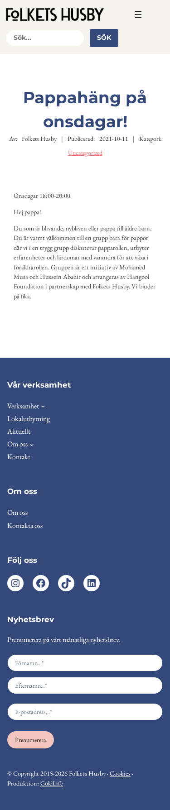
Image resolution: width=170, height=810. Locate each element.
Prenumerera (30, 740)
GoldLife (51, 783)
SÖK (104, 38)
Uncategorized (85, 153)
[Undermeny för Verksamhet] (43, 406)
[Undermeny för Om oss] (31, 444)
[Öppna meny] (138, 14)
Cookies (120, 773)
